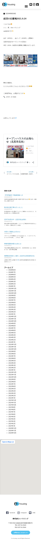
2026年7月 (12, 272)
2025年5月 (12, 305)
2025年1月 (11, 314)
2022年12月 (12, 372)
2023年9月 (12, 351)
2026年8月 (12, 270)
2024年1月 (11, 342)
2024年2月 (12, 340)
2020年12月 (12, 428)
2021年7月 (11, 412)
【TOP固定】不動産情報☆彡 (13, 195)
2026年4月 (12, 279)
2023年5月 (12, 361)
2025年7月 (12, 300)
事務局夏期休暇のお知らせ (12, 244)
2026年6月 (12, 274)
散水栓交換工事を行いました (13, 207)
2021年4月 (11, 419)
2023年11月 (12, 347)
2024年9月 (12, 323)
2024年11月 (12, 319)
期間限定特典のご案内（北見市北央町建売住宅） (20, 256)
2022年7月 (12, 384)
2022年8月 (12, 382)
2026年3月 (12, 281)
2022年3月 (12, 393)
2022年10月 (12, 377)
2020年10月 (12, 433)
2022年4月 (12, 391)
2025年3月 (12, 309)
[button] (26, 6)
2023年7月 (12, 356)
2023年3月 (12, 365)
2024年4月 (12, 335)
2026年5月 (12, 277)
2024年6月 (12, 330)
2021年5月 (11, 416)
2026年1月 (11, 286)
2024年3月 (12, 337)
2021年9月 (11, 407)
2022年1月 (11, 398)
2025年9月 (12, 295)
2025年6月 (12, 302)
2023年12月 (12, 344)
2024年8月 (12, 326)
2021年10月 (12, 405)
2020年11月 (12, 430)
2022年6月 (12, 386)
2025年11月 (12, 291)
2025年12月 (12, 288)
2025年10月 (12, 293)
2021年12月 (12, 400)
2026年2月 (12, 284)
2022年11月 (12, 374)
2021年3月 (11, 421)
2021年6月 (11, 414)
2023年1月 (11, 370)
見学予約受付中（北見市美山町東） (15, 219)
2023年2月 (12, 367)
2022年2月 (12, 395)
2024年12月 (12, 316)
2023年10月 (12, 349)
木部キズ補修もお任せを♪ (12, 231)
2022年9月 (12, 379)
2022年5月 (12, 388)
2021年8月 (11, 409)
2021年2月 (11, 423)
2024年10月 (12, 321)
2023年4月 (12, 363)
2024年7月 (12, 328)
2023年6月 (12, 358)
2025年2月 (12, 312)
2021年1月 (11, 426)
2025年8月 (12, 298)
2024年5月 (12, 333)
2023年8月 (12, 354)
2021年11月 (12, 402)
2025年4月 (12, 307)
